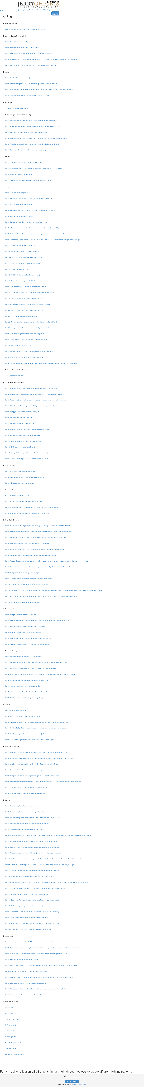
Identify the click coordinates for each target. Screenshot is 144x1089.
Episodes (19, 10)
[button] (7, 11)
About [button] (31, 10)
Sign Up (55, 13)
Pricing (26, 10)
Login (49, 10)
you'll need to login (80, 1084)
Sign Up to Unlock (72, 1081)
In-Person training (40, 10)
